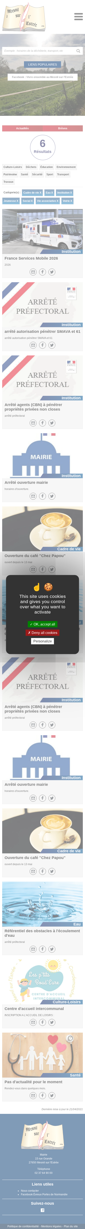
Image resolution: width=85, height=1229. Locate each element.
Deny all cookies (44, 632)
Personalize (42, 641)
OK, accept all (44, 624)
